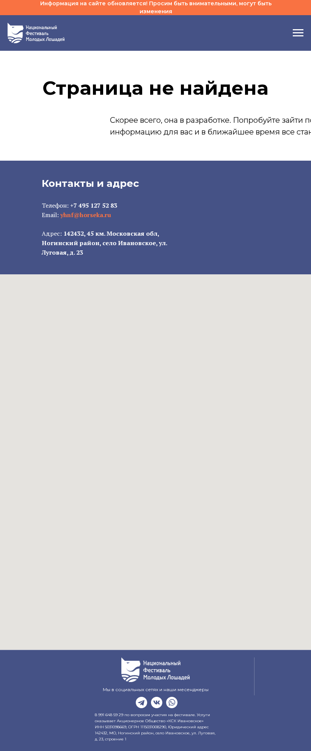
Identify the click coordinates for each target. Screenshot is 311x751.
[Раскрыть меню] (298, 33)
